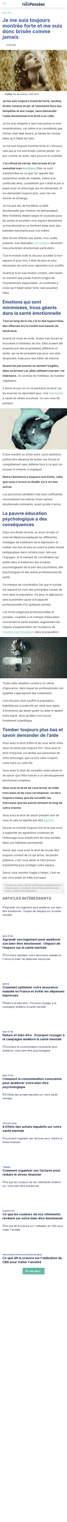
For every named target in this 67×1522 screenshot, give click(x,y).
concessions (42, 243)
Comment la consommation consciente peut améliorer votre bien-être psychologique (32, 1083)
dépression (56, 393)
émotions (28, 168)
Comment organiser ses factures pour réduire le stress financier (31, 1172)
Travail (6, 1167)
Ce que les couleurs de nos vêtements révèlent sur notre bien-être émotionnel (32, 1216)
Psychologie (9, 1123)
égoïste (48, 820)
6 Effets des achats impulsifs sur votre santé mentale (31, 1129)
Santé (5, 984)
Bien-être (7, 13)
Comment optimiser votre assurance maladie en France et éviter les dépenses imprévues (33, 991)
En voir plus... (33, 1271)
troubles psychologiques (18, 632)
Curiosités (8, 1211)
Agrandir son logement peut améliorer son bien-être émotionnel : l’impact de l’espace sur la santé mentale (31, 943)
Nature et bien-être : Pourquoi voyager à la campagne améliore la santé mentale (33, 1037)
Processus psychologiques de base (22, 1254)
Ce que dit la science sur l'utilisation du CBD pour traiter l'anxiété (32, 1260)
